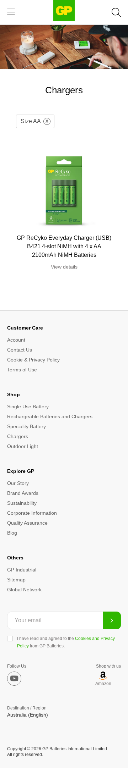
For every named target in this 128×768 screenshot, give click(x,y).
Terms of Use (22, 369)
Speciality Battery (26, 426)
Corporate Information (32, 513)
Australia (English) (27, 715)
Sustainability (22, 503)
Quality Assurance (27, 523)
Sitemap (16, 579)
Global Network (24, 589)
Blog (12, 533)
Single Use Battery (28, 406)
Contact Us (19, 350)
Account (16, 340)
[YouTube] (14, 679)
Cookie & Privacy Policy (33, 360)
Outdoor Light (22, 446)
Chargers (17, 436)
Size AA (31, 121)
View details (64, 267)
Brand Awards (22, 493)
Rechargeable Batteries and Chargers (49, 416)
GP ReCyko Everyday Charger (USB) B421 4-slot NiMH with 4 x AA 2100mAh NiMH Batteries (64, 246)
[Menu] (11, 12)
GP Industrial (21, 570)
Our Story (18, 483)
